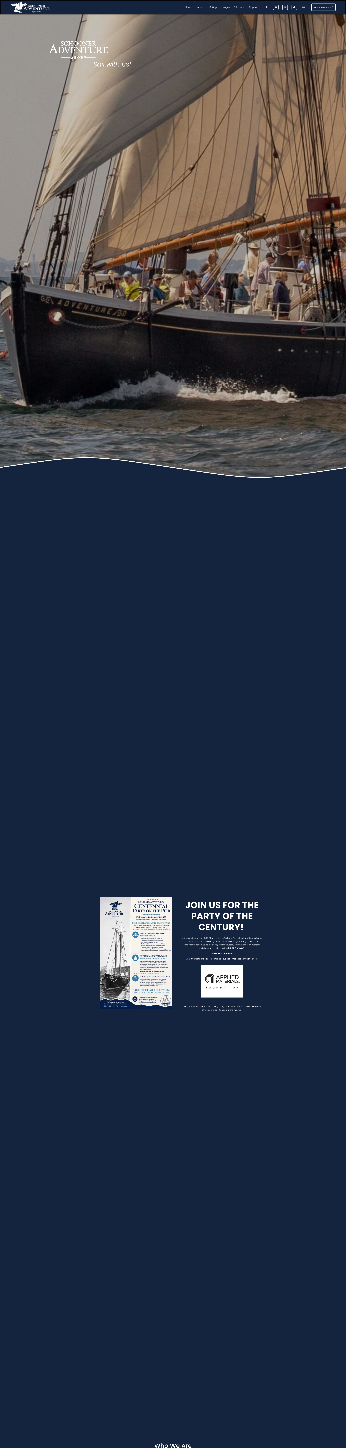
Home (188, 7)
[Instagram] (285, 7)
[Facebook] (266, 7)
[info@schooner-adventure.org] (303, 7)
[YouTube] (276, 7)
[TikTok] (294, 7)
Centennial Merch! (323, 7)
